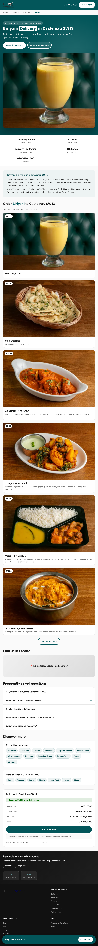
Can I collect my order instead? (20, 709)
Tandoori (20, 780)
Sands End (25, 750)
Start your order (49, 829)
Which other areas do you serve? (21, 726)
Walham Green (83, 750)
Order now (87, 5)
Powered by (8, 891)
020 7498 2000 (70, 5)
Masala (42, 780)
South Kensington (45, 756)
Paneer (66, 780)
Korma (31, 780)
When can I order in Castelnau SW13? (23, 700)
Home (5, 12)
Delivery (14, 12)
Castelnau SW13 (26, 12)
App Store (8, 866)
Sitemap (54, 926)
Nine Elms (49, 750)
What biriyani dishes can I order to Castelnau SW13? (30, 717)
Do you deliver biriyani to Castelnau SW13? (26, 692)
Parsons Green (63, 756)
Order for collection (39, 45)
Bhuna (76, 780)
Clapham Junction (65, 750)
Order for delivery (14, 45)
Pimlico (76, 756)
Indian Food (54, 780)
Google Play (21, 866)
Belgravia (11, 762)
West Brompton (14, 756)
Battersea (12, 750)
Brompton (29, 756)
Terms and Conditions (59, 923)
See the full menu (49, 641)
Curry (10, 780)
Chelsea (37, 750)
